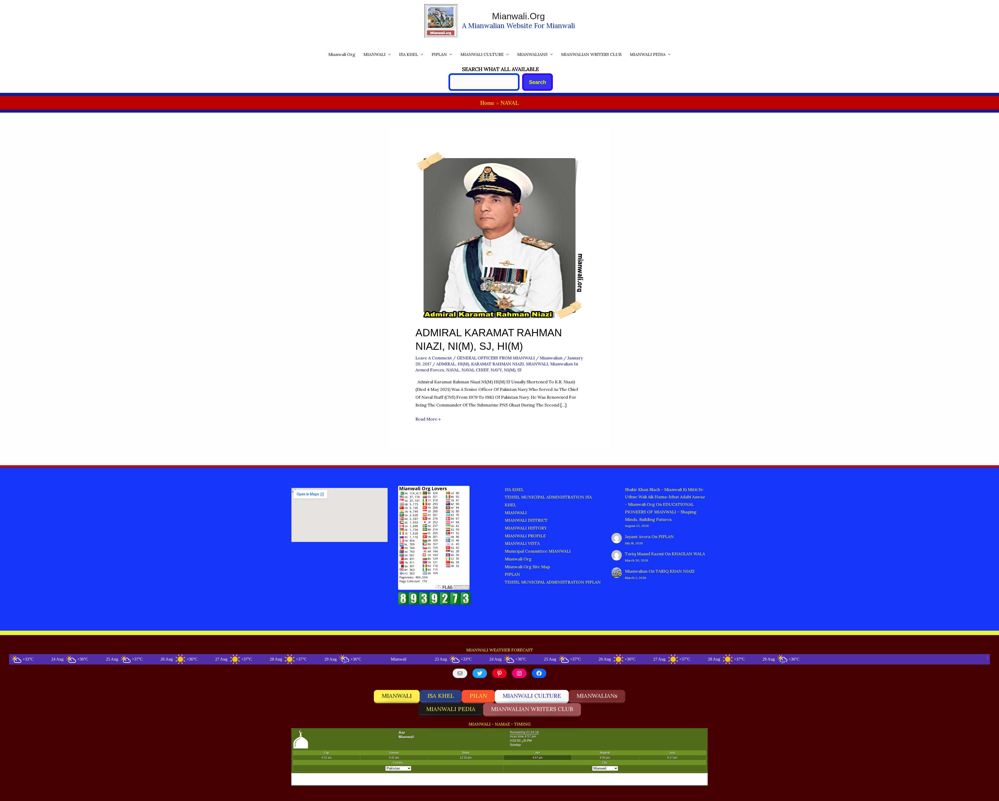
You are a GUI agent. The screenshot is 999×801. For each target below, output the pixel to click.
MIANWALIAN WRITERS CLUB (591, 54)
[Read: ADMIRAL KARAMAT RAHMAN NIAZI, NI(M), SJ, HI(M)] (499, 235)
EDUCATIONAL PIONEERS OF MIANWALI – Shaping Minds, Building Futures (660, 512)
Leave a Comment (433, 357)
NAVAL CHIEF (475, 369)
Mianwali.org (518, 16)
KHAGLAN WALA (688, 553)
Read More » (427, 419)
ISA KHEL (408, 54)
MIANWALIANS (532, 54)
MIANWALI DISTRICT (526, 520)
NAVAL (452, 369)
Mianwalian (636, 571)
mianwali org (341, 54)
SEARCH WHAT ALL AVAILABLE (500, 69)
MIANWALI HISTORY (526, 528)
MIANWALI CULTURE (482, 54)
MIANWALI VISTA (522, 543)
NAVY (496, 369)
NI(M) (509, 369)
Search (537, 82)
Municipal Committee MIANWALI (538, 551)
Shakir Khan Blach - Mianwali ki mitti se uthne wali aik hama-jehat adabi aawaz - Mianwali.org (665, 497)
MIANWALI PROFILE (525, 535)
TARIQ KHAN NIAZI (675, 571)
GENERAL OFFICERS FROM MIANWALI (496, 357)
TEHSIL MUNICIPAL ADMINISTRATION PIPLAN (553, 582)
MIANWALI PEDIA (647, 54)
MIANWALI (374, 54)
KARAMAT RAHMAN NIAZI (497, 363)
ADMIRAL (446, 363)
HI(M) (463, 363)
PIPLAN (439, 54)
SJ (519, 369)
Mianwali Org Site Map (527, 566)
